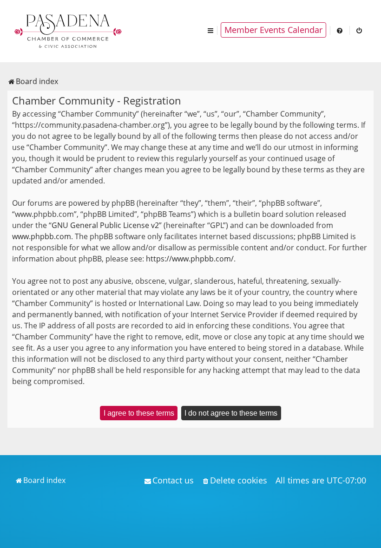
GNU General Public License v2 (105, 225)
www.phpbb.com (41, 236)
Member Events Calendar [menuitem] (273, 29)
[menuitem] (340, 30)
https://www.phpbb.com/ (190, 259)
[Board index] (69, 30)
